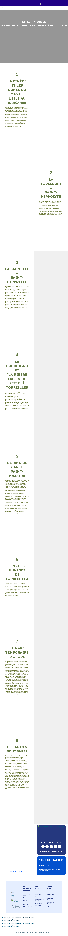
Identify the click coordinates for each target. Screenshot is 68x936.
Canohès (25, 847)
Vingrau (21, 865)
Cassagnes (19, 849)
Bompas (18, 846)
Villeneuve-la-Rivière (12, 865)
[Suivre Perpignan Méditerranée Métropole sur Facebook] (43, 846)
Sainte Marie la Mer (12, 861)
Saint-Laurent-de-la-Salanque (17, 858)
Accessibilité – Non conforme (11, 920)
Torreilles (9, 862)
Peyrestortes (26, 853)
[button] (13, 3)
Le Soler (15, 852)
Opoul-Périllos (10, 853)
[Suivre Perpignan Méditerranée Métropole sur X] (59, 846)
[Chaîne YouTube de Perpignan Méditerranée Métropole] (51, 846)
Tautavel (26, 861)
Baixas (13, 846)
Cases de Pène (11, 849)
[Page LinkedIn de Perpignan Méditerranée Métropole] (55, 846)
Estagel (24, 850)
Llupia (20, 852)
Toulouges (15, 862)
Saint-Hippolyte (19, 858)
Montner (25, 852)
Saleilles (21, 861)
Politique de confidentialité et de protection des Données (19, 917)
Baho (8, 846)
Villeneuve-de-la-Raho (19, 864)
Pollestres (19, 855)
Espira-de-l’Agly (16, 850)
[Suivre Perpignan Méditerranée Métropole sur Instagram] (47, 846)
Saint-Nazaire (25, 859)
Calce (20, 847)
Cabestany (25, 846)
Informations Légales (9, 919)
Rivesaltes (13, 856)
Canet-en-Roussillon (12, 847)
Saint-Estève (20, 856)
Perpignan (18, 853)
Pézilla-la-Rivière (11, 855)
